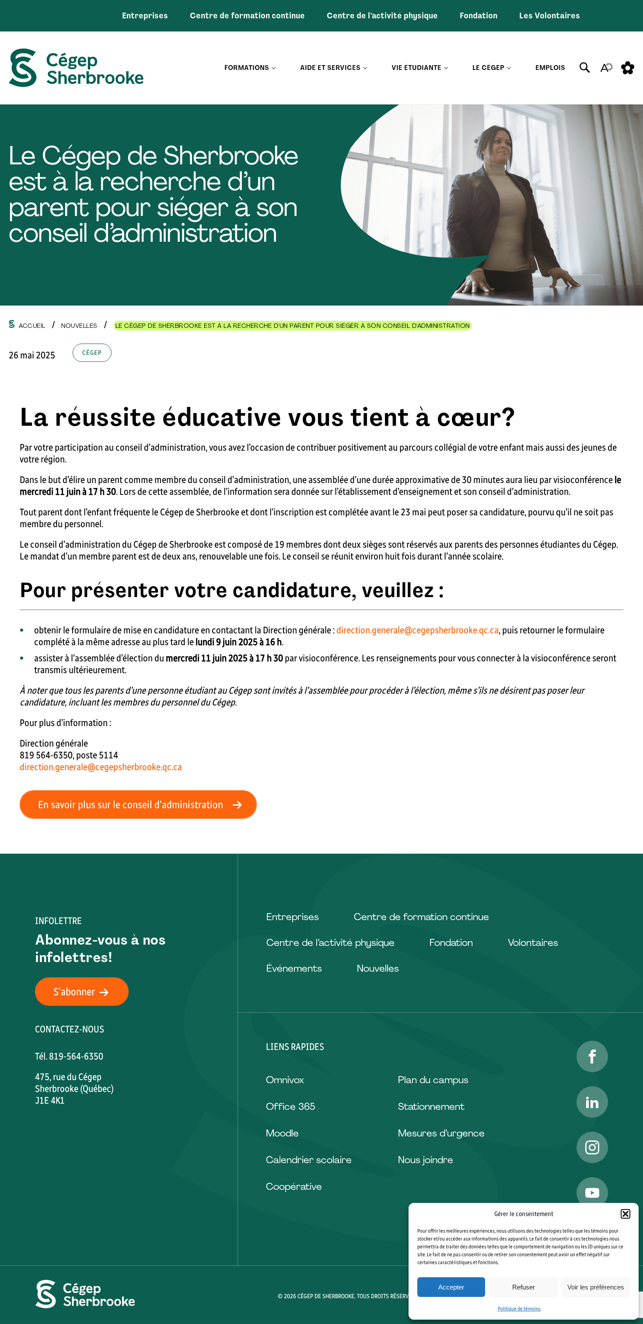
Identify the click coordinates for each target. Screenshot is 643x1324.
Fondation (478, 15)
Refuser (523, 1287)
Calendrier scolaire (309, 1160)
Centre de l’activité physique (382, 15)
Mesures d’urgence (441, 1133)
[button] (625, 1213)
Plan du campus (433, 1080)
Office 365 (290, 1106)
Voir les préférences (595, 1287)
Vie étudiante (416, 67)
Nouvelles (378, 968)
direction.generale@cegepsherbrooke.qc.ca (417, 630)
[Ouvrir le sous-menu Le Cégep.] (509, 68)
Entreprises (145, 15)
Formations (246, 67)
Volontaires (533, 942)
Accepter (451, 1287)
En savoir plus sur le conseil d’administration (130, 804)
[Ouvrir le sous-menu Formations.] (273, 68)
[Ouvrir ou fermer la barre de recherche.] (585, 67)
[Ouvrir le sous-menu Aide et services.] (365, 68)
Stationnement (431, 1106)
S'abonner (74, 991)
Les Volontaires (549, 15)
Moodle (282, 1133)
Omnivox (285, 1080)
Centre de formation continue (247, 15)
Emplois (550, 67)
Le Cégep (488, 67)
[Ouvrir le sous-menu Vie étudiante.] (446, 68)
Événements (294, 968)
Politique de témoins (519, 1309)
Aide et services (330, 67)
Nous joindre (425, 1160)
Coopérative (294, 1186)
